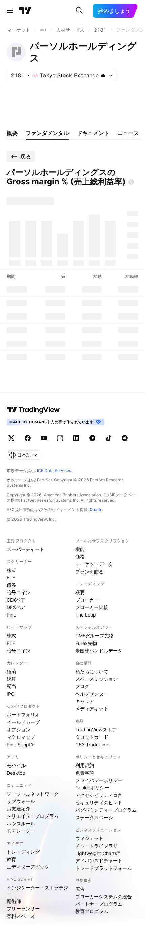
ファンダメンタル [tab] (47, 133)
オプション (18, 729)
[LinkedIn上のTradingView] (76, 438)
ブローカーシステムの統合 (103, 896)
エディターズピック (28, 867)
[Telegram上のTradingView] (92, 438)
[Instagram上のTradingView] (60, 438)
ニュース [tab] (128, 133)
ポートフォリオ (23, 715)
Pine (11, 615)
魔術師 (14, 901)
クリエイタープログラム (33, 816)
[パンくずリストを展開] (43, 30)
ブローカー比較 (91, 607)
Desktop (16, 773)
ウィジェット (89, 838)
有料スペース (21, 916)
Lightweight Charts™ (97, 853)
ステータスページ (94, 817)
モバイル (16, 765)
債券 (11, 585)
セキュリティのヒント (98, 802)
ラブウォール (21, 801)
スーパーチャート (26, 549)
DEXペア (16, 607)
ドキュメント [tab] (93, 133)
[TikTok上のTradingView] (108, 438)
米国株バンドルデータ (98, 650)
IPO (11, 694)
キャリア (84, 701)
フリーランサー (23, 908)
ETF (11, 577)
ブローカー (87, 600)
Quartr (96, 509)
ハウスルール (21, 823)
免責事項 (84, 773)
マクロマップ (21, 737)
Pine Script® (20, 744)
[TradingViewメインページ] (33, 409)
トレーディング (23, 852)
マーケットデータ (94, 564)
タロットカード (91, 737)
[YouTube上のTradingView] (44, 438)
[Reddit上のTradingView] (124, 438)
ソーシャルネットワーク (33, 794)
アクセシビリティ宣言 (98, 795)
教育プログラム (91, 911)
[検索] (79, 11)
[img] (103, 75)
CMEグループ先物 (94, 635)
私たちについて (91, 671)
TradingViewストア (96, 729)
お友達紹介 (18, 808)
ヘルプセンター (91, 694)
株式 (11, 570)
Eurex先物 (86, 643)
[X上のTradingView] (11, 438)
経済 (11, 671)
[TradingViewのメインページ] (25, 11)
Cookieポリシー (92, 787)
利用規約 (84, 765)
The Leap (85, 615)
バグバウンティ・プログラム (106, 810)
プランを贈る (89, 571)
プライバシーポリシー (98, 780)
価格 (80, 556)
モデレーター (21, 831)
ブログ (82, 686)
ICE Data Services (54, 470)
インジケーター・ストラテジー (37, 891)
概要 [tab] (12, 133)
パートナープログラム (98, 904)
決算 (11, 679)
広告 (80, 889)
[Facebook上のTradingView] (27, 438)
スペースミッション (96, 679)
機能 (80, 549)
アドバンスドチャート (98, 860)
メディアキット (91, 708)
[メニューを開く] (10, 11)
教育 (11, 859)
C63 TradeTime (92, 744)
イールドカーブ (23, 722)
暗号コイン (18, 592)
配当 (11, 686)
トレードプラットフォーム (103, 868)
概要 (80, 592)
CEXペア (16, 600)
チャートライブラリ (96, 846)
